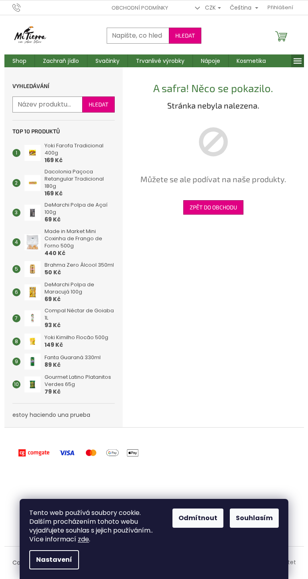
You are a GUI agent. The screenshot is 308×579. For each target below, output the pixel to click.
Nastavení (54, 559)
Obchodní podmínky (139, 8)
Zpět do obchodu (213, 207)
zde (83, 539)
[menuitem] (19, 60)
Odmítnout (197, 518)
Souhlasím (254, 518)
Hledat (185, 35)
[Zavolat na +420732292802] (24, 7)
